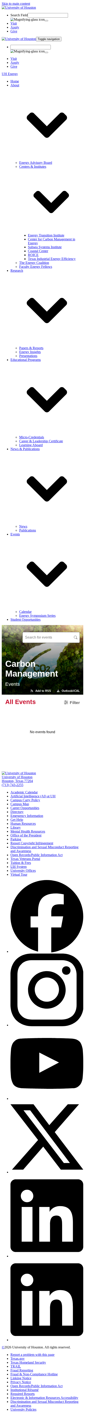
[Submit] (46, 20)
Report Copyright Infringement (31, 843)
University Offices (23, 870)
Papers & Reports (31, 348)
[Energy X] (46, 1172)
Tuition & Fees (20, 863)
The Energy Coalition (34, 263)
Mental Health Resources (27, 831)
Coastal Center (38, 251)
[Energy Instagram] (46, 1025)
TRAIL (15, 1366)
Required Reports (22, 1394)
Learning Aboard (31, 445)
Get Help (16, 820)
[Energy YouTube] (46, 1098)
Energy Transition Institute (46, 235)
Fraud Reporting (21, 1370)
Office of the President (25, 835)
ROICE (33, 255)
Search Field (19, 15)
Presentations (28, 356)
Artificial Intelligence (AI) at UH (33, 796)
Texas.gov (17, 1358)
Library (15, 827)
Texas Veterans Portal (25, 859)
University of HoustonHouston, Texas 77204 (17, 779)
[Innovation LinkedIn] (46, 1340)
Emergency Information (26, 816)
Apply (14, 27)
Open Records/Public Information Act (36, 855)
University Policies (23, 1409)
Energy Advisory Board (35, 162)
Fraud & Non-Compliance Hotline (34, 1374)
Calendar (25, 612)
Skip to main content (16, 3)
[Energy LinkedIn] (46, 1256)
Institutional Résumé (24, 1390)
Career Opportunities (24, 808)
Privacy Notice (20, 1382)
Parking (15, 839)
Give (13, 31)
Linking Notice (20, 1378)
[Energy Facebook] (46, 951)
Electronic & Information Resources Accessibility (44, 1398)
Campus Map (19, 804)
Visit (13, 23)
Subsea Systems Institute (45, 247)
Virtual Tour (18, 874)
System (18, 866)
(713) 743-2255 (12, 785)
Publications (27, 530)
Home (14, 81)
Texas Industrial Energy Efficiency (52, 259)
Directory (17, 812)
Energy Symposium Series (37, 615)
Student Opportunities (25, 619)
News (23, 526)
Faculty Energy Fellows (35, 266)
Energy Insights (30, 352)
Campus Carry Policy (25, 800)
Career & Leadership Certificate (41, 441)
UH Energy (10, 74)
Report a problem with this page (32, 1354)
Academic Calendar (24, 792)
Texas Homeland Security (28, 1362)
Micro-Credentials (31, 437)
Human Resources (23, 823)
